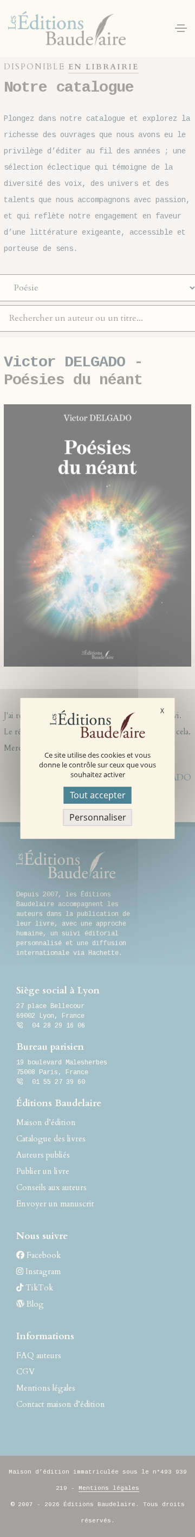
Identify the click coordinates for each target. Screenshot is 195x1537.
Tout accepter (98, 795)
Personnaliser (97, 817)
